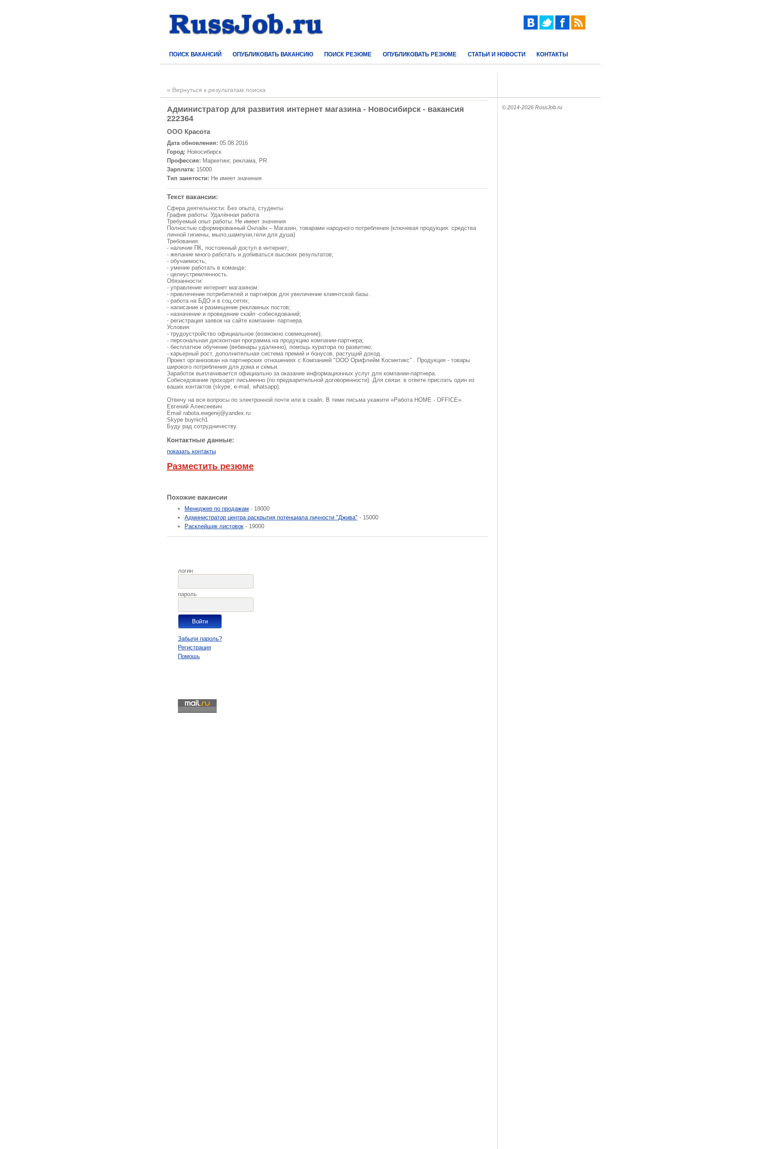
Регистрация (194, 647)
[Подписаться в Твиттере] (546, 27)
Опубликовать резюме (420, 54)
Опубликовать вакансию (273, 54)
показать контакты (191, 451)
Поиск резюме (348, 54)
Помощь (189, 656)
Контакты (552, 54)
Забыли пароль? (200, 638)
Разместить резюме (210, 466)
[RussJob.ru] (246, 42)
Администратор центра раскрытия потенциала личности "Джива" (271, 517)
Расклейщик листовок (214, 526)
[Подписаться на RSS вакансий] (578, 27)
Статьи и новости (496, 54)
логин (185, 570)
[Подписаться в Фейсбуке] (562, 27)
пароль (187, 594)
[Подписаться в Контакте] (531, 27)
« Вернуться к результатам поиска (216, 89)
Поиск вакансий (195, 54)
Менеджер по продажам (217, 508)
